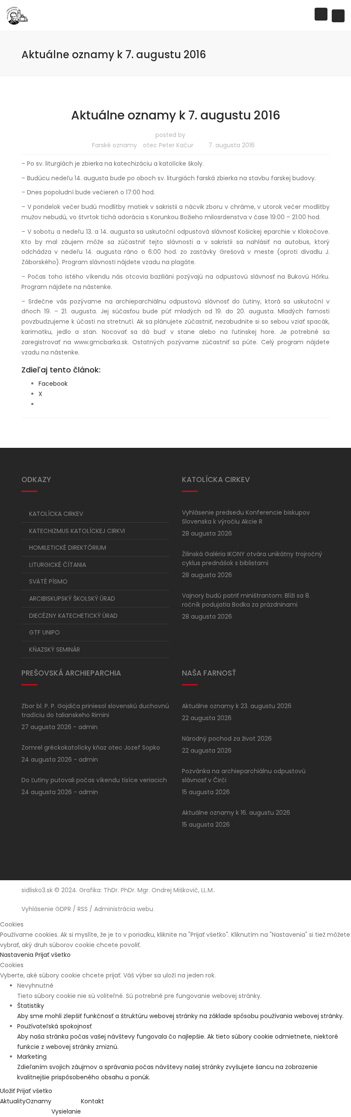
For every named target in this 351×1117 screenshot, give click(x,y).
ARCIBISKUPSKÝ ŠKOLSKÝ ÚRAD (72, 598)
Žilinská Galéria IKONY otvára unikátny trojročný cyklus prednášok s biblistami (252, 558)
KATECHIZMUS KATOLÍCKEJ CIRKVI (77, 531)
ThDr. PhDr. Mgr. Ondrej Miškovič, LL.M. (159, 890)
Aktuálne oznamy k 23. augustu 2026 (237, 706)
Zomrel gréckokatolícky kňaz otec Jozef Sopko (90, 747)
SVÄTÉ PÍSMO (48, 581)
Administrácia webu (123, 909)
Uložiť (8, 1091)
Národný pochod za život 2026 (227, 738)
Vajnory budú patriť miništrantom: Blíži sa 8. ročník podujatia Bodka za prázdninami (246, 600)
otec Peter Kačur (168, 145)
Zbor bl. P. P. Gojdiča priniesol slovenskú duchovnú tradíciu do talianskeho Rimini (95, 710)
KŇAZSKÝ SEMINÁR (54, 649)
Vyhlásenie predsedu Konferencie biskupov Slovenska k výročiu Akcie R (246, 517)
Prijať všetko (53, 954)
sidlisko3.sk (37, 890)
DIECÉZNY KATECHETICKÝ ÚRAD (73, 615)
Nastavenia (17, 954)
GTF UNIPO (44, 632)
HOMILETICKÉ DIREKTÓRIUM (67, 547)
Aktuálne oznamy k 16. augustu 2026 (236, 812)
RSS (82, 909)
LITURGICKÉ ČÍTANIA (57, 564)
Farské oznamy (114, 145)
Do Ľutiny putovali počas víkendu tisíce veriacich (94, 780)
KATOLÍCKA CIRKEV (56, 513)
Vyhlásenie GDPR (46, 909)
